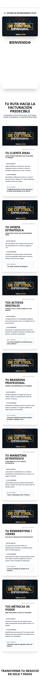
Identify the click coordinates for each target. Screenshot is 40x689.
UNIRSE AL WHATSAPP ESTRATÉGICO (22, 85)
